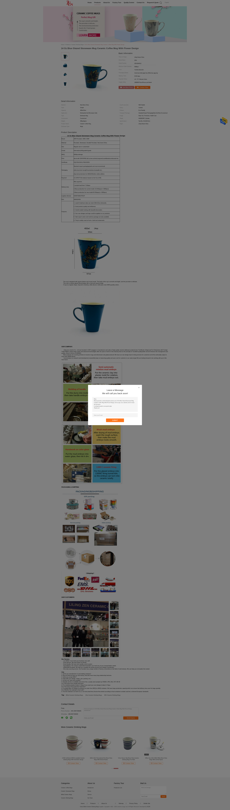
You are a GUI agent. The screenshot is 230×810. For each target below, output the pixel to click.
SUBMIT (115, 420)
